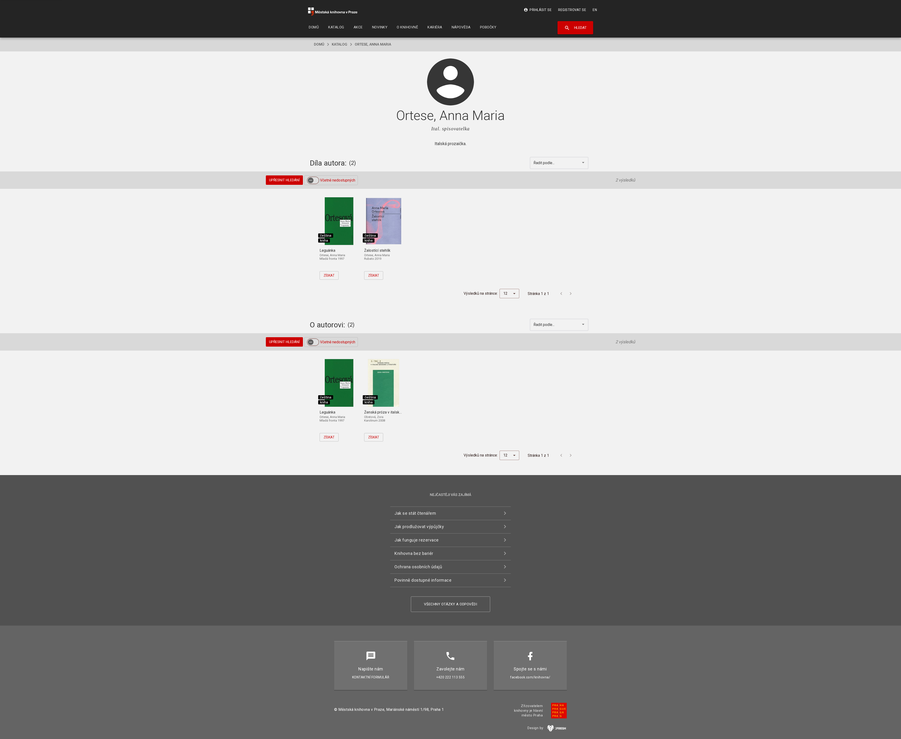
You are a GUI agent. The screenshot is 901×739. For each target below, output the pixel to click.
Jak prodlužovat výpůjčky (419, 526)
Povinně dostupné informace (422, 580)
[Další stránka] (570, 293)
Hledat (575, 28)
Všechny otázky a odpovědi (450, 604)
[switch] (313, 180)
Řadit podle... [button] (544, 163)
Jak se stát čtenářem (415, 513)
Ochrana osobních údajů (418, 566)
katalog (339, 44)
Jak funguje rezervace (416, 540)
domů (319, 44)
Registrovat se (572, 10)
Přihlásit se (538, 10)
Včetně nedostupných (337, 180)
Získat (329, 275)
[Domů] (332, 12)
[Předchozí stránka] (561, 293)
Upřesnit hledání (284, 180)
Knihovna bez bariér (413, 553)
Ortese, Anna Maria (373, 44)
